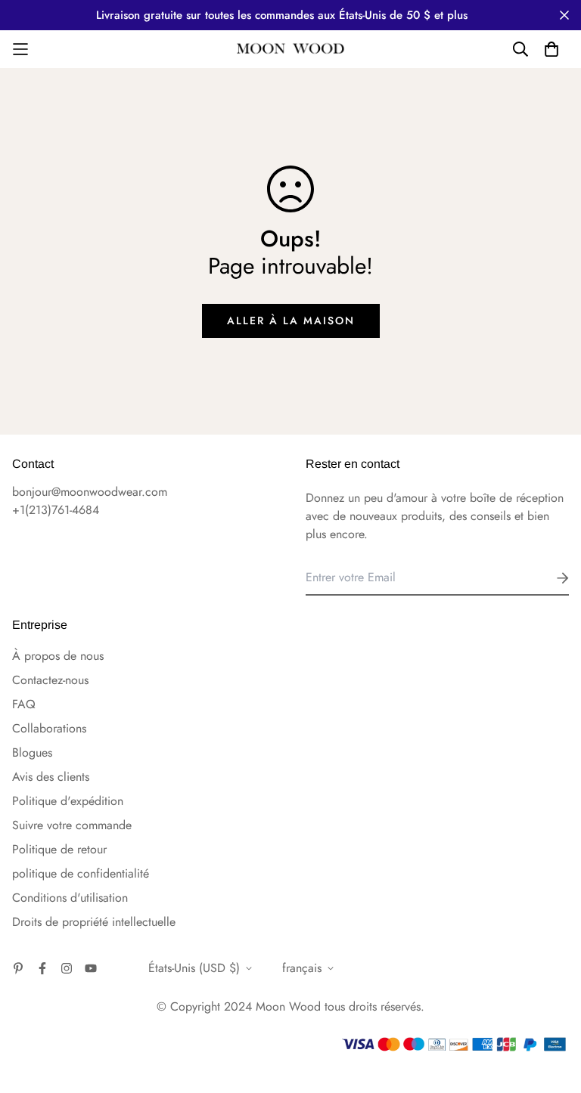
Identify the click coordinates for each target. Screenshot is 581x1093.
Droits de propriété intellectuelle (94, 921)
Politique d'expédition (67, 801)
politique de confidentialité (80, 873)
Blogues (32, 752)
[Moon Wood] (291, 49)
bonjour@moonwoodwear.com (89, 491)
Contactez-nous (50, 680)
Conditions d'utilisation (70, 897)
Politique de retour (59, 849)
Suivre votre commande (72, 825)
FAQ (24, 704)
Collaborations (49, 728)
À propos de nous (58, 655)
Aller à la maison (291, 320)
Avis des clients (50, 776)
